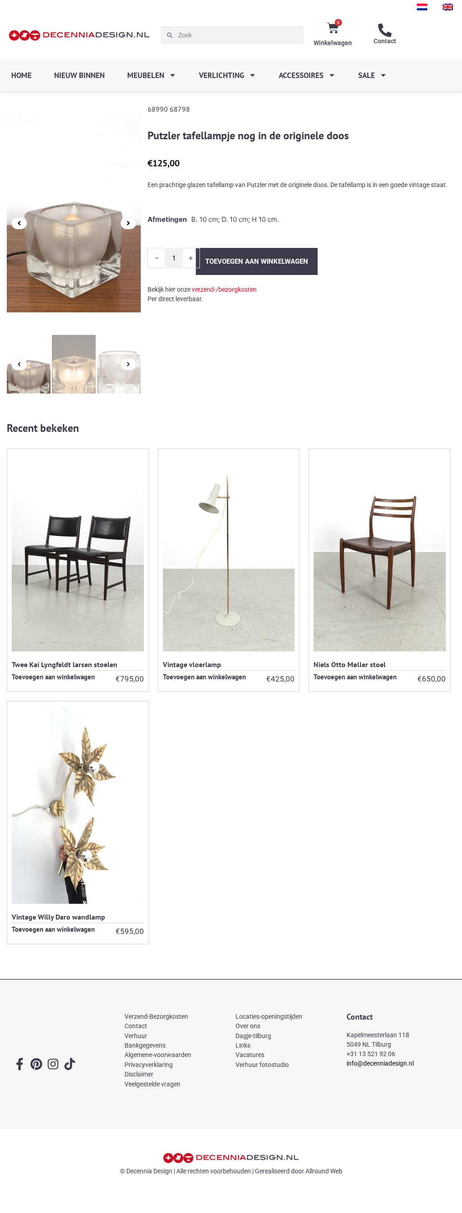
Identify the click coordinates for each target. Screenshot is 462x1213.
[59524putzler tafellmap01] (74, 223)
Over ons (248, 1026)
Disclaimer (139, 1074)
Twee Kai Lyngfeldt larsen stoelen (64, 663)
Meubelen (145, 75)
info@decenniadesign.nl (380, 1063)
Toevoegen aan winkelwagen (256, 261)
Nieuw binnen (79, 75)
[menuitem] (422, 7)
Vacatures (250, 1054)
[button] (19, 223)
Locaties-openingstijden (269, 1016)
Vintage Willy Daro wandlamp (58, 916)
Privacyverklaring (149, 1064)
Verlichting (221, 75)
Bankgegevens (145, 1045)
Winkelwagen (333, 42)
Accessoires (301, 75)
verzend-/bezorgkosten (224, 289)
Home (21, 75)
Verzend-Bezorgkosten (156, 1016)
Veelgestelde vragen (152, 1084)
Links (243, 1045)
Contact (385, 41)
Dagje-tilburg (253, 1035)
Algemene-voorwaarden (158, 1054)
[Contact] (385, 30)
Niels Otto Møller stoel (350, 663)
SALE (366, 75)
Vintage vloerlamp (192, 663)
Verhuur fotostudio (262, 1064)
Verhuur (136, 1035)
